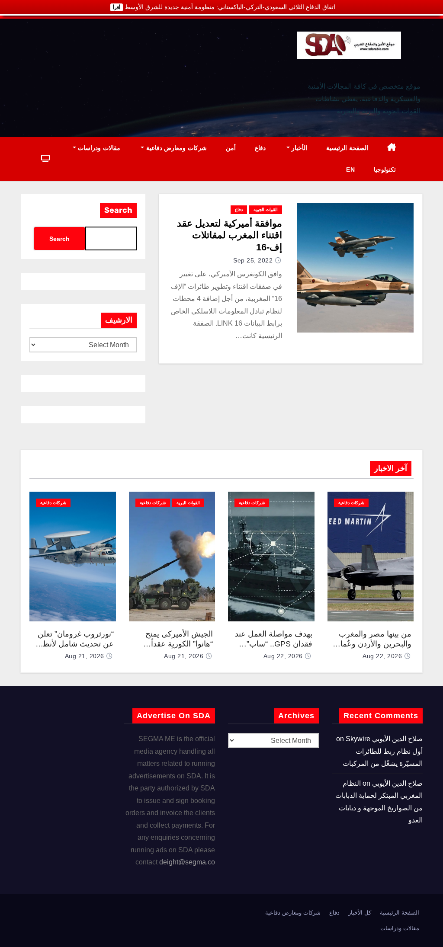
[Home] (392, 148)
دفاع (260, 147)
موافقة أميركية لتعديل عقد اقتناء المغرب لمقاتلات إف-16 (229, 235)
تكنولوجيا (385, 169)
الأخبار (299, 147)
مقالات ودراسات (98, 147)
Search (118, 210)
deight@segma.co (187, 862)
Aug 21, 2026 (183, 656)
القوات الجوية (266, 209)
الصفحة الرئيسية (347, 147)
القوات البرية (188, 502)
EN (350, 169)
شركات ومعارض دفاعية (175, 147)
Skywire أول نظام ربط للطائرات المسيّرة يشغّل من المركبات (383, 751)
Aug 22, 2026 (382, 656)
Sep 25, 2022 (253, 260)
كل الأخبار (359, 912)
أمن (231, 147)
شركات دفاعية (351, 502)
